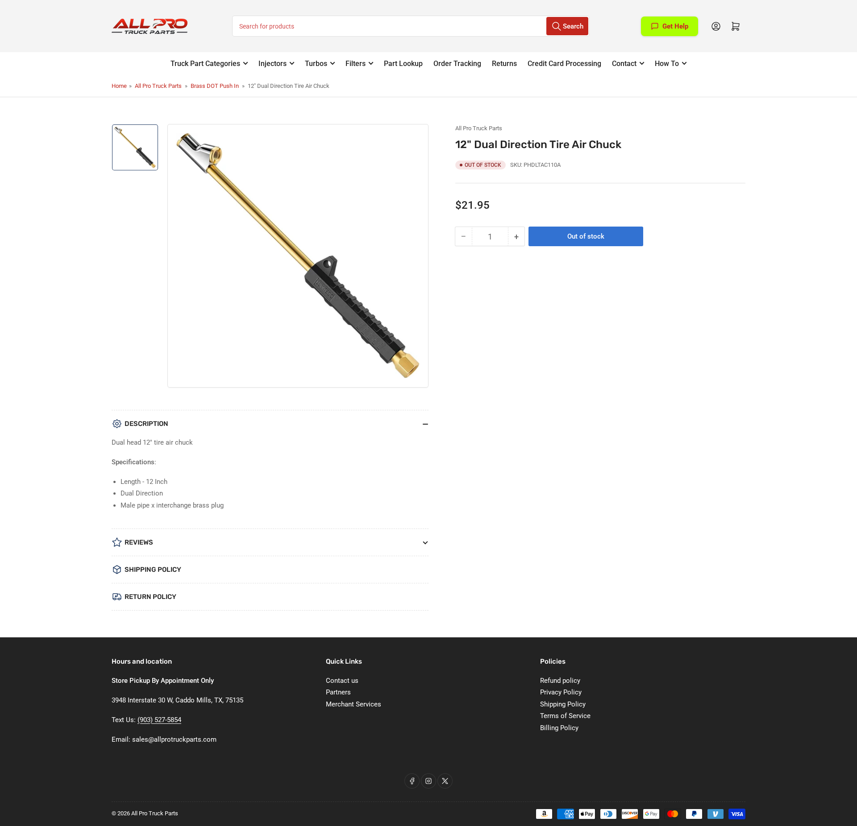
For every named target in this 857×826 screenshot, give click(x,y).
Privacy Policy (561, 692)
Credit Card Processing (564, 63)
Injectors (272, 63)
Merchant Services (353, 704)
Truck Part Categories (205, 63)
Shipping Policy (563, 704)
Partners (338, 692)
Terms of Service (565, 716)
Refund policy (560, 681)
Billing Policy (559, 728)
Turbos (316, 63)
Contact (624, 63)
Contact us (342, 681)
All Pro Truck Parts (158, 86)
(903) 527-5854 (159, 720)
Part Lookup (403, 63)
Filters (355, 63)
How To (667, 63)
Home (119, 86)
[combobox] (411, 26)
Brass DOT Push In (215, 86)
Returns (504, 63)
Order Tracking (457, 63)
